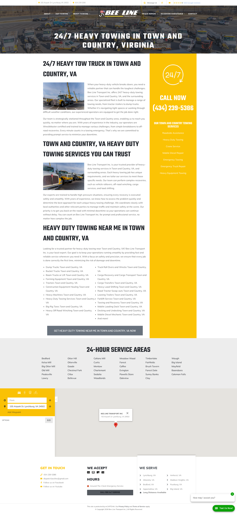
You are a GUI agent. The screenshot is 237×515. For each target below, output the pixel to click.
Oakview (124, 378)
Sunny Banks (152, 374)
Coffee (123, 366)
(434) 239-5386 (173, 108)
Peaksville (47, 374)
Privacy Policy (124, 506)
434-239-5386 (80, 3)
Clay (148, 378)
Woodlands (99, 378)
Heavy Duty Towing (173, 139)
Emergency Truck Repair (173, 166)
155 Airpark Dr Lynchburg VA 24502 (54, 3)
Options (5, 420)
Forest (123, 362)
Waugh (175, 358)
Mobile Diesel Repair (173, 153)
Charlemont (100, 370)
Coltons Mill (99, 358)
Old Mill (45, 370)
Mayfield (176, 366)
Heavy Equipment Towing (173, 173)
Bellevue (72, 378)
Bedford (46, 358)
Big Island (177, 362)
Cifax (70, 374)
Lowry (45, 378)
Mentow (98, 366)
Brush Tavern (152, 366)
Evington (124, 370)
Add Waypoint (14, 412)
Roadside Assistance (173, 133)
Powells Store (127, 374)
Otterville (72, 362)
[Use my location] (50, 400)
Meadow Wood (127, 358)
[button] (116, 425)
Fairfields (150, 362)
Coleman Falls (179, 374)
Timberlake (151, 358)
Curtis (97, 362)
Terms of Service (139, 506)
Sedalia (97, 374)
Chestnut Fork (75, 370)
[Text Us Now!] (223, 509)
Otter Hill (72, 358)
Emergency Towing (173, 159)
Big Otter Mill (48, 366)
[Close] (127, 413)
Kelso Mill (46, 362)
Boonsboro (177, 370)
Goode (71, 366)
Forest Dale (151, 370)
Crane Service (173, 146)
